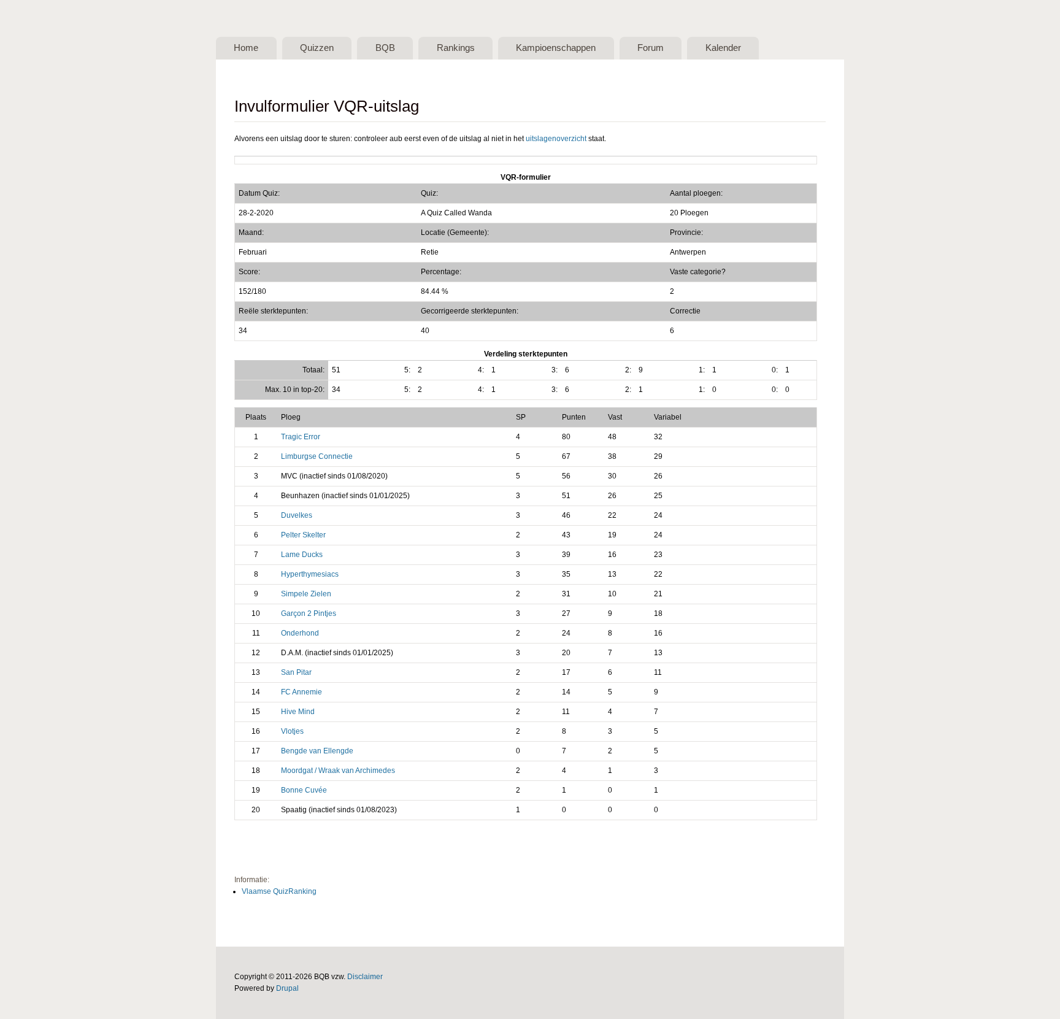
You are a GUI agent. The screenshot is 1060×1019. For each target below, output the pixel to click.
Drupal (287, 988)
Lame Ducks (302, 554)
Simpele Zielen (306, 594)
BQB (385, 48)
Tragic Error (300, 437)
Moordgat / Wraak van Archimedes (338, 770)
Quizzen (317, 48)
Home (246, 48)
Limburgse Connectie (317, 456)
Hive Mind (298, 711)
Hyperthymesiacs (310, 574)
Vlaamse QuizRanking (279, 891)
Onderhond (300, 633)
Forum (650, 48)
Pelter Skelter (303, 535)
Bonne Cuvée (304, 790)
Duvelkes (296, 515)
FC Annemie (301, 692)
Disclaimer (365, 976)
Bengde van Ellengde (317, 751)
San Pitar (296, 672)
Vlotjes (292, 731)
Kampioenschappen (556, 48)
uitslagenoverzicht (556, 138)
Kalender (723, 48)
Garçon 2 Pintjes (308, 613)
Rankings (456, 48)
